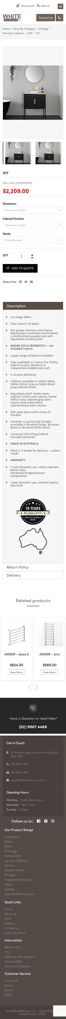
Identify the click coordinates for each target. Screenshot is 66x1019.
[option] (33, 92)
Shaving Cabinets (13, 33)
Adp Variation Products (20, 893)
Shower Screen (15, 870)
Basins (9, 841)
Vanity (7, 234)
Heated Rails (13, 855)
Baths (8, 846)
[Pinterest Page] (45, 821)
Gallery (9, 923)
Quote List (11, 980)
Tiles (7, 951)
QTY (5, 255)
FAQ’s (8, 994)
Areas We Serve (15, 932)
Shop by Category (24, 28)
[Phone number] (59, 17)
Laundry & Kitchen (16, 860)
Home (6, 28)
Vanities (9, 889)
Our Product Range (19, 829)
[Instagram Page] (52, 821)
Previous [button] (29, 687)
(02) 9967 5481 (19, 772)
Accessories (12, 836)
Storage (43, 28)
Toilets (9, 884)
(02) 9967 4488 (33, 727)
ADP (29, 33)
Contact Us (46, 18)
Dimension (9, 203)
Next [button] (36, 687)
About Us (10, 913)
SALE (8, 918)
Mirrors (9, 865)
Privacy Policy (14, 961)
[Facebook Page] (38, 821)
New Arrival (12, 947)
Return (9, 990)
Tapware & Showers (18, 879)
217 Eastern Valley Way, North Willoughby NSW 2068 (34, 754)
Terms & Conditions (17, 966)
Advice (9, 985)
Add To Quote (23, 268)
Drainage (11, 851)
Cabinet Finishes (13, 219)
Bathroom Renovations (20, 956)
